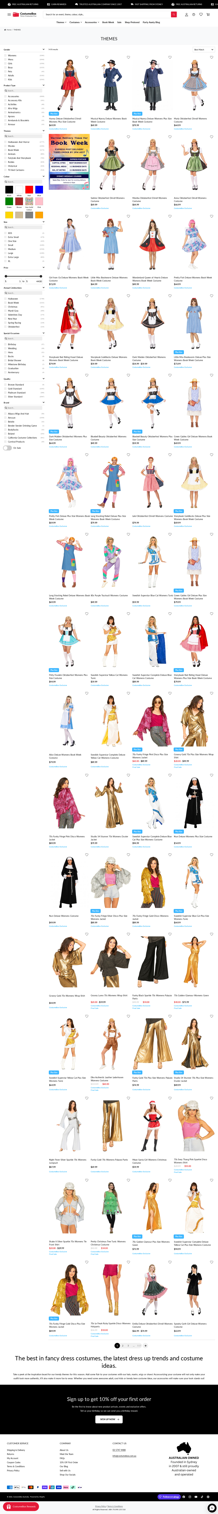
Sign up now (107, 1419)
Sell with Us (65, 1470)
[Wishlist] (201, 14)
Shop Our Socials (67, 1474)
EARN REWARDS (14, 4)
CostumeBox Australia (21, 1497)
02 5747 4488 (119, 1450)
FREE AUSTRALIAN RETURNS (144, 4)
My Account (12, 1458)
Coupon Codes (13, 1462)
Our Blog (64, 1466)
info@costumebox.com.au (124, 1456)
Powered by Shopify (37, 1497)
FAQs (62, 1458)
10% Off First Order (69, 1462)
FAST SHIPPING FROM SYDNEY (104, 4)
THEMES (17, 30)
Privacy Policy (13, 1470)
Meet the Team (66, 1454)
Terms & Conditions (16, 1466)
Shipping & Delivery (16, 1450)
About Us (64, 1450)
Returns (10, 1454)
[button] (9, 14)
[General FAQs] (193, 14)
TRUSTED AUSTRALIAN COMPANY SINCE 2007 (55, 4)
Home (9, 30)
